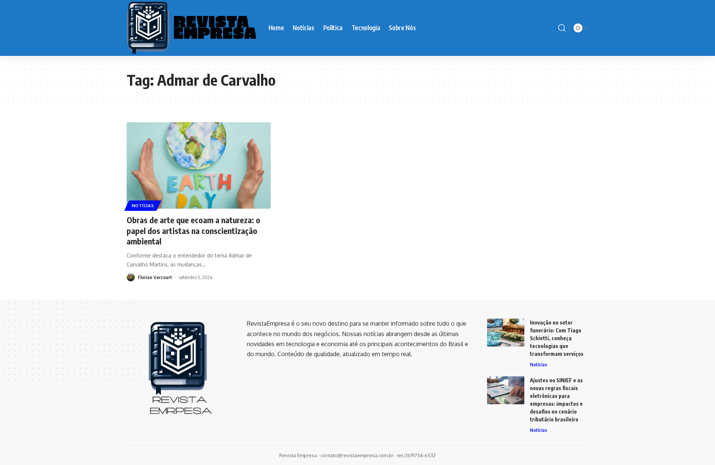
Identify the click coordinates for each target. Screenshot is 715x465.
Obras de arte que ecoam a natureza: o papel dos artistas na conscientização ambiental (193, 230)
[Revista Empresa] (192, 28)
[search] (562, 28)
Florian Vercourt (155, 277)
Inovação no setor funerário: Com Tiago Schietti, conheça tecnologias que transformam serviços (557, 338)
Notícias (143, 205)
